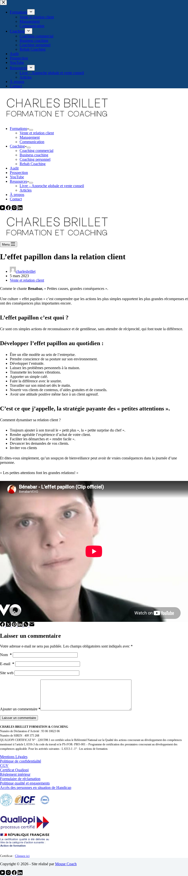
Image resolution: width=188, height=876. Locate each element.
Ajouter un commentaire (20, 709)
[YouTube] (3, 209)
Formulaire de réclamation (20, 779)
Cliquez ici (22, 856)
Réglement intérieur (15, 774)
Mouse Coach (66, 864)
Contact (16, 199)
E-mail (7, 664)
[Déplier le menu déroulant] (31, 130)
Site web (6, 673)
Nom (6, 655)
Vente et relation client (37, 133)
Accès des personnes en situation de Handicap (35, 787)
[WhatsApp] (26, 625)
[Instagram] (15, 209)
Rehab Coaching (33, 164)
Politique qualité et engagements (25, 783)
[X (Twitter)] (9, 625)
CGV (4, 765)
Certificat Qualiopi (14, 770)
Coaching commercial (36, 150)
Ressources (18, 181)
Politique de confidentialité (20, 761)
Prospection (19, 173)
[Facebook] (9, 209)
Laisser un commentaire (19, 718)
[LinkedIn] (20, 209)
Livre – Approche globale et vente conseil (52, 186)
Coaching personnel (35, 159)
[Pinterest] (15, 625)
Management (30, 137)
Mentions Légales (13, 757)
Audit (14, 168)
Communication (32, 142)
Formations (18, 128)
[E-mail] (31, 625)
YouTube (17, 177)
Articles (26, 190)
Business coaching (34, 155)
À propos (17, 195)
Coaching (17, 146)
